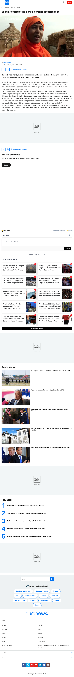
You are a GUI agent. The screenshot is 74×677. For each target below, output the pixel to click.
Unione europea (30, 596)
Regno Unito (45, 600)
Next (3, 633)
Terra (39, 629)
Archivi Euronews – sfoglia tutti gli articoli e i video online (53, 646)
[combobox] (37, 579)
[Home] (2, 7)
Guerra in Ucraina (42, 591)
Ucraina (43, 596)
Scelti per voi (9, 367)
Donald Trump (20, 600)
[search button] (52, 579)
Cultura (40, 637)
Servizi (4, 653)
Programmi (41, 641)
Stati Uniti (55, 596)
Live (69, 2)
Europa (4, 625)
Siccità (6, 165)
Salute (37, 605)
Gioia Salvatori (7, 62)
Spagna (32, 600)
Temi (3, 621)
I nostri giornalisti (7, 645)
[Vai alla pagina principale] (7, 2)
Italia (17, 596)
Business (4, 629)
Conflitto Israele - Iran (23, 591)
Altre (3, 658)
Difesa (57, 600)
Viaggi (3, 637)
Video (3, 641)
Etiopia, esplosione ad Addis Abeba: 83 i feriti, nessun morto (21, 158)
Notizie (7, 7)
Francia (55, 591)
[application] (37, 36)
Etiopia (18, 7)
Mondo (13, 7)
